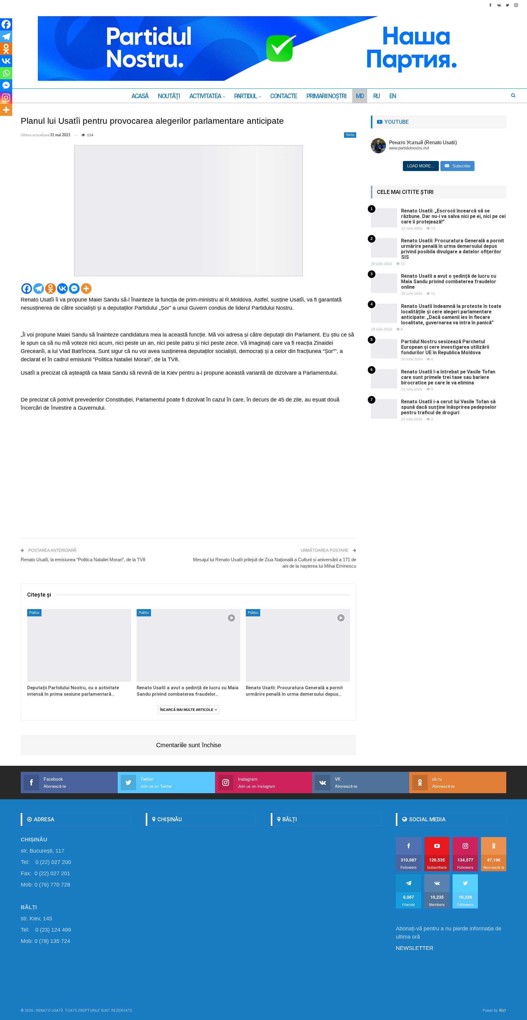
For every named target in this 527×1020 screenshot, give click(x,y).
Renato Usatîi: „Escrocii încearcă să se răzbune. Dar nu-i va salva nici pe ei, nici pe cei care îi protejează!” (453, 216)
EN (392, 96)
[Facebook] (26, 288)
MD (360, 96)
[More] (86, 288)
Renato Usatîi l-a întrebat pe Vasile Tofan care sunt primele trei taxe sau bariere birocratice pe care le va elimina (448, 377)
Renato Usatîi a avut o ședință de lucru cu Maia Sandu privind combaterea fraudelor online (448, 281)
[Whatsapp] (6, 73)
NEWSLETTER (414, 948)
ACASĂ (139, 96)
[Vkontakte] (62, 288)
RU (376, 96)
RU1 (502, 1010)
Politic (350, 135)
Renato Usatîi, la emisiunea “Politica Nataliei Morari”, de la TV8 (83, 559)
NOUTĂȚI (169, 96)
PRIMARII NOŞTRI (326, 96)
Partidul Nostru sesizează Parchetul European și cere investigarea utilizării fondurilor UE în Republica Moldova (445, 347)
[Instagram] (6, 97)
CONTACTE (283, 96)
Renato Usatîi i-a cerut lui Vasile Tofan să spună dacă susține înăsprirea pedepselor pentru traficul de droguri (449, 407)
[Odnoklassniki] (50, 288)
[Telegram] (38, 288)
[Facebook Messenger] (74, 288)
